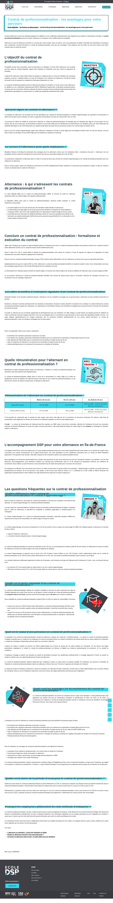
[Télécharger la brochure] (110, 700)
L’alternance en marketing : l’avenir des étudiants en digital (27, 832)
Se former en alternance (29, 27)
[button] (110, 705)
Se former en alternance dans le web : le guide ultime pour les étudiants (31, 837)
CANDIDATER (106, 7)
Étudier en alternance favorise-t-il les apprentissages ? (25, 834)
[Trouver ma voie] (110, 710)
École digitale (13, 27)
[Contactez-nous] (110, 719)
